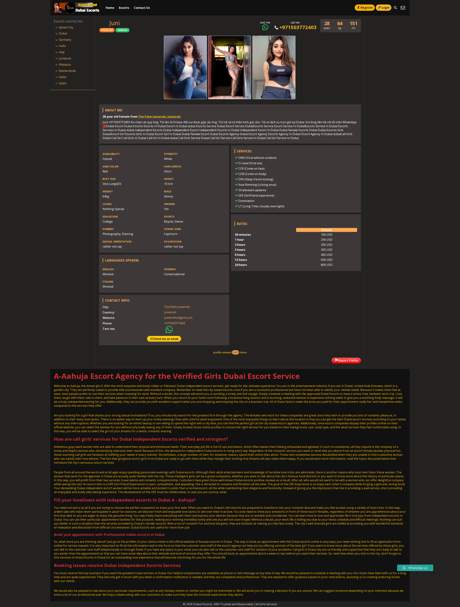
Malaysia (65, 64)
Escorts (124, 8)
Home (110, 8)
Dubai (63, 33)
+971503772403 (297, 27)
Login (385, 8)
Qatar (63, 77)
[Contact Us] (403, 7)
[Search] (395, 7)
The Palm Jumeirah (152, 117)
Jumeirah (174, 117)
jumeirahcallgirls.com (178, 318)
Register (367, 8)
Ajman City (66, 27)
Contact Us (142, 8)
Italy (62, 52)
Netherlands (67, 71)
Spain (62, 83)
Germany (65, 40)
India (62, 46)
